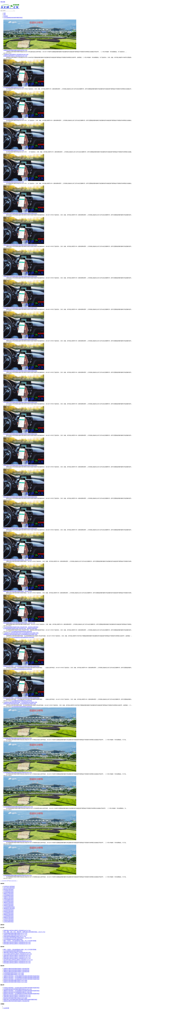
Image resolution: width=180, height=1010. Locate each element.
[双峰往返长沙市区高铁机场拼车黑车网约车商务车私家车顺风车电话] (23, 338)
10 (9, 880)
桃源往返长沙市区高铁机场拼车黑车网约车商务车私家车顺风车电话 (20, 999)
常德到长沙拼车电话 (8, 896)
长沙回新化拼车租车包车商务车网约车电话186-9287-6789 (17, 989)
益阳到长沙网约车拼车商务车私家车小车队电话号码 (16, 1001)
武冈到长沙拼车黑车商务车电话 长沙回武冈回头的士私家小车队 (19, 703)
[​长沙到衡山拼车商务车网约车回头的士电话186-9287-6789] (39, 736)
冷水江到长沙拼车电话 (9, 887)
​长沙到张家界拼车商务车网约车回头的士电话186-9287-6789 (18, 806)
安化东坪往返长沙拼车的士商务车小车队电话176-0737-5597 (18, 959)
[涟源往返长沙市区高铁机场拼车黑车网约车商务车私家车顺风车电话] (23, 369)
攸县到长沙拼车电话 (27, 631)
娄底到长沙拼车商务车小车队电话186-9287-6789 (15, 56)
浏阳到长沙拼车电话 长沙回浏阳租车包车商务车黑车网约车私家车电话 (21, 977)
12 (12, 880)
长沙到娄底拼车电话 (17, 669)
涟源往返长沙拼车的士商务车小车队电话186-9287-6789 (17, 955)
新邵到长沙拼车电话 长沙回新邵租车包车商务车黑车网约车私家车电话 (21, 993)
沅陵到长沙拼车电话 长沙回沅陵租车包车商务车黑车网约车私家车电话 (21, 976)
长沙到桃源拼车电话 (8, 915)
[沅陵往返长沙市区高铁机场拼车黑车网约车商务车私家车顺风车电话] (23, 275)
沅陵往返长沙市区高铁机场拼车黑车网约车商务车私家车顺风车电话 (20, 276)
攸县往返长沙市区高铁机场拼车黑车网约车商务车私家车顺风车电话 (20, 213)
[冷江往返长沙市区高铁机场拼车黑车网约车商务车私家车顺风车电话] (23, 401)
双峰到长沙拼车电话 (8, 893)
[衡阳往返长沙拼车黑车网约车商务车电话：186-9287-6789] (23, 590)
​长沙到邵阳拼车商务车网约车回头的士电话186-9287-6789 (17, 875)
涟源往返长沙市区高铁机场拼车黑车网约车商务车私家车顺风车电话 (20, 370)
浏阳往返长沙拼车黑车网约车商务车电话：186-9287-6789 (17, 559)
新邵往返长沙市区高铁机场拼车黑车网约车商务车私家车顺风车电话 (20, 496)
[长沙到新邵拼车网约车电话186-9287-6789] (23, 86)
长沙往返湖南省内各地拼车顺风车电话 (12, 17)
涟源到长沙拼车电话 (8, 898)
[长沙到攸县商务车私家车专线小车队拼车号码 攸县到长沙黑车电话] (20, 627)
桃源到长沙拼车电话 (8, 917)
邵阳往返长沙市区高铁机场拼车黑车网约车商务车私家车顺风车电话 (20, 465)
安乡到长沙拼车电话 (8, 920)
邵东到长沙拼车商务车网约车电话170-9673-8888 (15, 980)
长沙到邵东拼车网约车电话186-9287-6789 (13, 119)
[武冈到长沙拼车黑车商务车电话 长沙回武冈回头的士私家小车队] (20, 702)
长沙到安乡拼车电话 (8, 918)
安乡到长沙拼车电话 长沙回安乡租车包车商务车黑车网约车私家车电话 (21, 987)
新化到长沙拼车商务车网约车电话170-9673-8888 (15, 998)
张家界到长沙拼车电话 (28, 637)
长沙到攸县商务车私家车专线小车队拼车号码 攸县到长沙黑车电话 (20, 628)
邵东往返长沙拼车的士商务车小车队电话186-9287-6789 (17, 943)
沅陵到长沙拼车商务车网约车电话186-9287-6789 (15, 50)
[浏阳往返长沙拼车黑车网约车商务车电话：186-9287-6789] (23, 558)
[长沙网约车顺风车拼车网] (10, 9)
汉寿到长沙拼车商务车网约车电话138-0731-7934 (15, 934)
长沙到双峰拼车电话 (8, 895)
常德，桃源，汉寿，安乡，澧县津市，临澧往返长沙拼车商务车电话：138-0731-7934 (24, 931)
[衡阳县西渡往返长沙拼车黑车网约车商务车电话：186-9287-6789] (23, 621)
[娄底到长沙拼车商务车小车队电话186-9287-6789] (15, 54)
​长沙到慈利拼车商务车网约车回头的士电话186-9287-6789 (17, 841)
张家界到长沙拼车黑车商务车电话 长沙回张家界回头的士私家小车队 (20, 634)
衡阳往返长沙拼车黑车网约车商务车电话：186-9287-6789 (17, 591)
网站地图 (3, 1)
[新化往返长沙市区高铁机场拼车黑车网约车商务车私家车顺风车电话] (23, 432)
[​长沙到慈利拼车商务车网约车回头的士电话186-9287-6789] (39, 839)
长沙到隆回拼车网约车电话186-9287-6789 (13, 182)
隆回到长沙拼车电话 (27, 700)
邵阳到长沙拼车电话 (8, 914)
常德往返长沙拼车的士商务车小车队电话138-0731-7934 (17, 930)
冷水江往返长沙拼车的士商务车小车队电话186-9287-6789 (17, 954)
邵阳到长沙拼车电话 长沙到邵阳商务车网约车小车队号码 (17, 992)
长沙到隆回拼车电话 (17, 700)
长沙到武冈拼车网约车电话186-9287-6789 (13, 150)
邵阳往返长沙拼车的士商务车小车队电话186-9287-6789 (17, 942)
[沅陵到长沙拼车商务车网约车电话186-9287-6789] (39, 49)
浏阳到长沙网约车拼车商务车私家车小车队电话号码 (16, 971)
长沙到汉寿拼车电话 (8, 921)
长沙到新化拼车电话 (8, 890)
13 (13, 880)
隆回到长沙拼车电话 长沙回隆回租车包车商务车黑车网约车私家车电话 (21, 697)
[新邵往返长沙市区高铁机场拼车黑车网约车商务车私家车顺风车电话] (23, 495)
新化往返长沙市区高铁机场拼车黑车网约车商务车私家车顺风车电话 (20, 433)
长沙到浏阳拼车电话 (8, 901)
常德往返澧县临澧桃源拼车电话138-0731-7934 (14, 936)
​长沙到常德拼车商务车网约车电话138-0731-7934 (15, 933)
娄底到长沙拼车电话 (27, 669)
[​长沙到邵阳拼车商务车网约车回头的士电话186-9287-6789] (39, 874)
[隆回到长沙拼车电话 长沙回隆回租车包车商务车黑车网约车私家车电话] (23, 696)
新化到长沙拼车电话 (8, 889)
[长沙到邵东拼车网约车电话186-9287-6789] (23, 117)
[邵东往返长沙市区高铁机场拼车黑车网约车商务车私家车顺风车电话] (23, 527)
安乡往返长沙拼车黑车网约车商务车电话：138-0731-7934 (17, 937)
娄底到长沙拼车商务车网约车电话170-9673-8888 (15, 982)
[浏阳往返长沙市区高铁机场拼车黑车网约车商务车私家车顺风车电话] (23, 243)
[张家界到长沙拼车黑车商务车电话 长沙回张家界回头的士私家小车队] (21, 633)
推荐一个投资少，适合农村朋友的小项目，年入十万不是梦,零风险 (19, 940)
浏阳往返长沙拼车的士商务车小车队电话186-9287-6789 (17, 952)
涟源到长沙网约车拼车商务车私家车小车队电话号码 (16, 968)
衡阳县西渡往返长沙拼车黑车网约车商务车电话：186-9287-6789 (19, 622)
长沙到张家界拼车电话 (17, 637)
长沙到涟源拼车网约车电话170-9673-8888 (13, 974)
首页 (4, 13)
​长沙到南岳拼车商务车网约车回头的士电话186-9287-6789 (17, 772)
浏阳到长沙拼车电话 (8, 902)
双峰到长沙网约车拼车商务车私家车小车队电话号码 (16, 970)
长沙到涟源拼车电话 (8, 899)
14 (15, 880)
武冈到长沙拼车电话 (27, 706)
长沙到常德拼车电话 (8, 892)
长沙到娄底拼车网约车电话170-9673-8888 (13, 973)
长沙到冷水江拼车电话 (9, 886)
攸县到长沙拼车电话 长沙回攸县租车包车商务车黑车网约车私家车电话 (21, 979)
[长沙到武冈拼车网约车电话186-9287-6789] (23, 149)
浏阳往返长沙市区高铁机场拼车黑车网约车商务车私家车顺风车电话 (20, 245)
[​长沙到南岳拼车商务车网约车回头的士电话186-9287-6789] (39, 771)
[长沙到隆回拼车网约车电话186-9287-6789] (23, 180)
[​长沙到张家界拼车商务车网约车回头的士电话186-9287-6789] (39, 805)
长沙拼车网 (6, 1008)
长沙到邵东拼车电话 (8, 910)
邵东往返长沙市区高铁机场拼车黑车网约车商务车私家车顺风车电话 (20, 528)
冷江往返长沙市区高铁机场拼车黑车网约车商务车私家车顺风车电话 (20, 402)
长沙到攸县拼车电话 (17, 631)
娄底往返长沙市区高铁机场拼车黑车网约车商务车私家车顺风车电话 (20, 307)
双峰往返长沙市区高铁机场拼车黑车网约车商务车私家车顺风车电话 (20, 339)
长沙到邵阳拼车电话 (8, 912)
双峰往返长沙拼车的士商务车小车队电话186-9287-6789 (17, 956)
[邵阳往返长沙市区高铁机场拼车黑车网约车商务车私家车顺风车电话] (23, 464)
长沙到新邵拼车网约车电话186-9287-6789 (13, 87)
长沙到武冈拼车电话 (17, 706)
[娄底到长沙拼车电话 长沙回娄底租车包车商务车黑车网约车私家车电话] (23, 664)
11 (10, 880)
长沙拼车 (5, 16)
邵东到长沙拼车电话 (8, 911)
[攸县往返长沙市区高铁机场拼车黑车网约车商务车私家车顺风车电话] (23, 212)
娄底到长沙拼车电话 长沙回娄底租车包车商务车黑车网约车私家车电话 (21, 666)
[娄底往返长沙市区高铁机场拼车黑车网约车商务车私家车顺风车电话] (23, 306)
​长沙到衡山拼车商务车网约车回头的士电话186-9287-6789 (17, 738)
